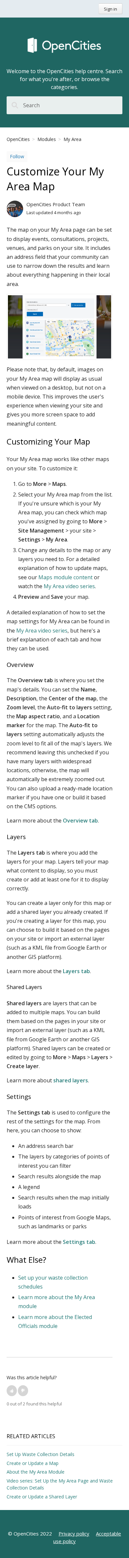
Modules (46, 139)
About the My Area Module (35, 1472)
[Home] (64, 45)
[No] (23, 1390)
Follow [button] (17, 156)
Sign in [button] (110, 9)
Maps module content (65, 577)
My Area (72, 139)
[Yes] (12, 1390)
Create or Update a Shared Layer (42, 1496)
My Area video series (69, 586)
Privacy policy (74, 1533)
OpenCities (18, 139)
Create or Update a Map (33, 1463)
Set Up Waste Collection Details (40, 1454)
